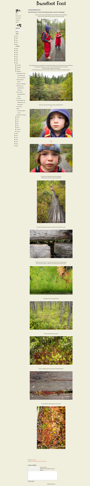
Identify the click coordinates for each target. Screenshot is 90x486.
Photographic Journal (33, 459)
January (18, 131)
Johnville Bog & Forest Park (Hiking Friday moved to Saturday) (21, 75)
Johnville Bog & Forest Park (37, 461)
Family (32, 461)
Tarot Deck (18, 20)
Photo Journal (18, 15)
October (18, 69)
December (19, 65)
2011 (17, 44)
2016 (17, 137)
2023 (17, 54)
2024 (17, 52)
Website (41, 470)
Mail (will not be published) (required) (47, 468)
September (19, 71)
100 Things (19, 98)
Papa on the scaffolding (21, 83)
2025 (17, 50)
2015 (17, 36)
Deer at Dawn (19, 106)
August (18, 116)
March (18, 127)
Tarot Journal (18, 17)
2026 (17, 48)
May (17, 123)
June (18, 121)
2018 (17, 133)
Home (17, 13)
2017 (17, 135)
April (17, 125)
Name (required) (43, 467)
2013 (17, 40)
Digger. (18, 108)
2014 (17, 38)
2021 (17, 58)
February (18, 129)
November (19, 67)
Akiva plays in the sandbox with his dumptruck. (20, 87)
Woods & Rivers (44, 461)
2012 (17, 42)
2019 (17, 63)
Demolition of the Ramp (21, 114)
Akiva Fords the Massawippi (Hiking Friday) (21, 94)
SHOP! (17, 22)
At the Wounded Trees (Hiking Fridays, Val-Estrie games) (21, 102)
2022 (17, 56)
